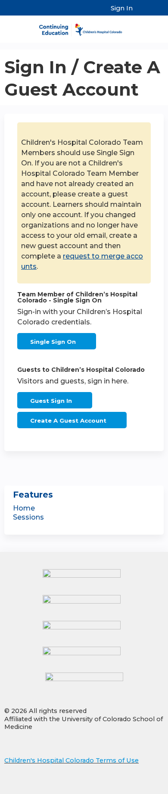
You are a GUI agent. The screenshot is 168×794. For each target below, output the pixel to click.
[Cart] (142, 12)
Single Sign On (53, 341)
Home (24, 508)
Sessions (28, 517)
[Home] (84, 27)
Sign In (122, 8)
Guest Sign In (51, 400)
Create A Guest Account (68, 420)
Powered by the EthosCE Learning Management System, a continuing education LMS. (133, 788)
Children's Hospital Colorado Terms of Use (71, 760)
